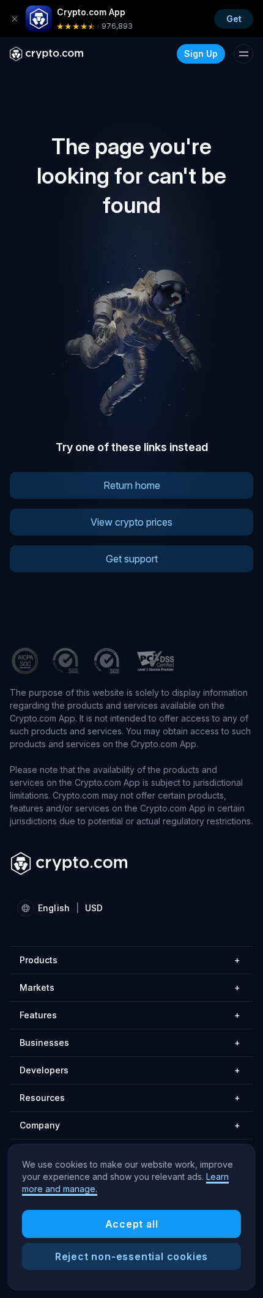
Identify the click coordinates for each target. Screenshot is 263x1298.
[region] (131, 1217)
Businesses (130, 1042)
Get (234, 18)
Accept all (131, 1224)
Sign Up (201, 53)
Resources (130, 1097)
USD (94, 908)
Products (130, 960)
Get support (132, 559)
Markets (130, 987)
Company (130, 1125)
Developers (130, 1070)
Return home (131, 485)
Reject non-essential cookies (131, 1256)
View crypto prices (131, 522)
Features (130, 1015)
